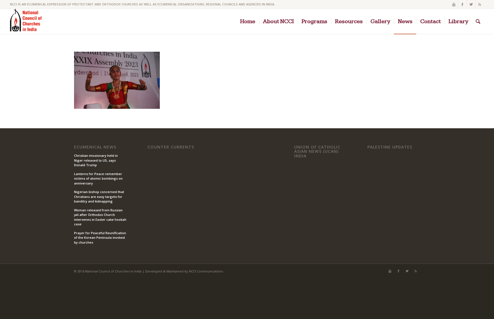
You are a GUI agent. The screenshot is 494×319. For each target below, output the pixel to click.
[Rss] (479, 4)
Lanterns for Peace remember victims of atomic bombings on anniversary (98, 178)
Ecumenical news (95, 147)
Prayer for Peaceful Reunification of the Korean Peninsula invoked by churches (100, 237)
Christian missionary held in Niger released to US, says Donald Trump (96, 160)
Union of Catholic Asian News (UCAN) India (317, 151)
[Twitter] (471, 4)
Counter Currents (171, 147)
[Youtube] (454, 4)
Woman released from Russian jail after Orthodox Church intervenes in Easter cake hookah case (100, 217)
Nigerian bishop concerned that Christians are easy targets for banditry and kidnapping (99, 196)
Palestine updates (389, 147)
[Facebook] (462, 4)
